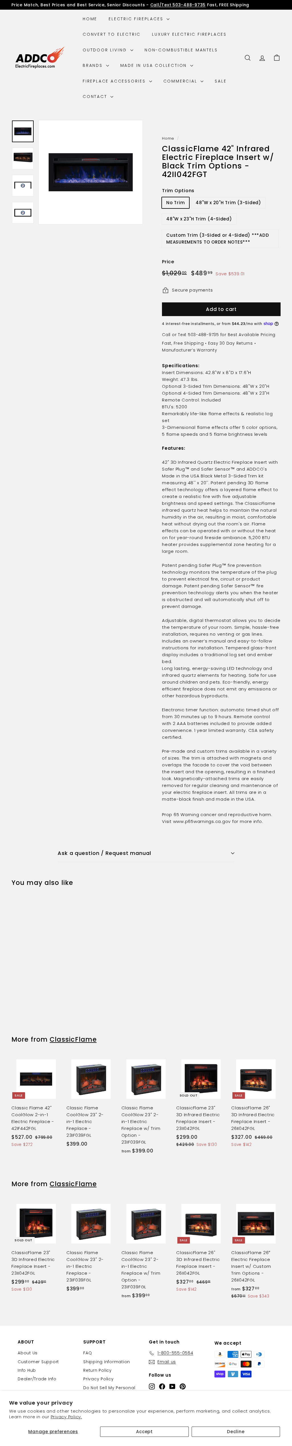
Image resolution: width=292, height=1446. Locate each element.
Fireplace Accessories (115, 81)
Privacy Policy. (66, 1417)
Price (168, 261)
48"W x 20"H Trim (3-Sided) (228, 203)
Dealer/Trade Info (37, 1379)
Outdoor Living (106, 50)
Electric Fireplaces (137, 19)
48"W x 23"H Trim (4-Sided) (199, 219)
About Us (28, 1353)
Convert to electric (112, 34)
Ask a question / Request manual (104, 853)
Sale (220, 81)
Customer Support (38, 1362)
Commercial (181, 81)
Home (90, 19)
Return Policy (97, 1370)
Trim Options (178, 190)
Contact (96, 96)
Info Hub (27, 1370)
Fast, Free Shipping (183, 343)
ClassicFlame (73, 1039)
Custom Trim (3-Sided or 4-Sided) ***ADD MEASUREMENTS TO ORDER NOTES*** (217, 238)
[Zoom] (91, 172)
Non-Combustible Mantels (181, 50)
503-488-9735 (203, 335)
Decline (235, 1432)
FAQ (87, 1353)
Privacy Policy (98, 1379)
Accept (144, 1432)
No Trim (175, 203)
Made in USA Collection (154, 65)
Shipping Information (106, 1362)
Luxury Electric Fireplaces (189, 34)
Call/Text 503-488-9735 (178, 5)
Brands (94, 65)
